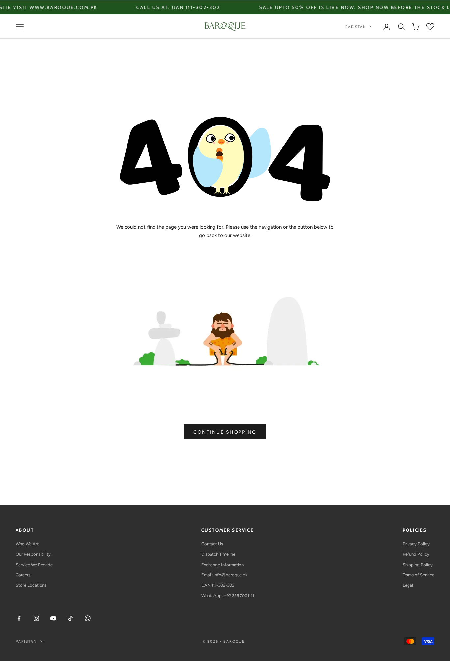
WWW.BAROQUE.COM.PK (45, 7)
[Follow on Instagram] (36, 618)
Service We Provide (34, 564)
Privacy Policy (416, 544)
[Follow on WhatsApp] (87, 618)
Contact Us (212, 544)
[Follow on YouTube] (53, 618)
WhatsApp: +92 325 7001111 (227, 595)
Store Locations (31, 585)
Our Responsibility (33, 554)
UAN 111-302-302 (217, 585)
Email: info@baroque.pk (224, 574)
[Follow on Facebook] (19, 618)
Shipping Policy (418, 564)
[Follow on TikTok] (70, 618)
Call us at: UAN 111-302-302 (160, 7)
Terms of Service (418, 574)
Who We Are (27, 544)
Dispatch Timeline (218, 554)
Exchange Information (222, 564)
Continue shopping (225, 432)
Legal (408, 585)
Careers (23, 574)
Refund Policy (416, 554)
